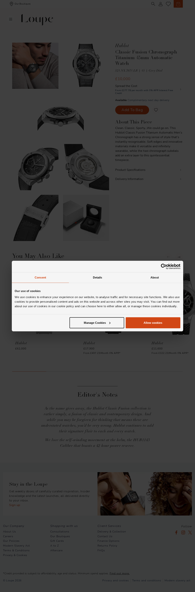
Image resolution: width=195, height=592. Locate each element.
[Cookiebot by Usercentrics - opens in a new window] (163, 266)
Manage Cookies (95, 322)
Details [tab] (97, 277)
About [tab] (154, 277)
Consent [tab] (40, 277)
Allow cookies (153, 322)
